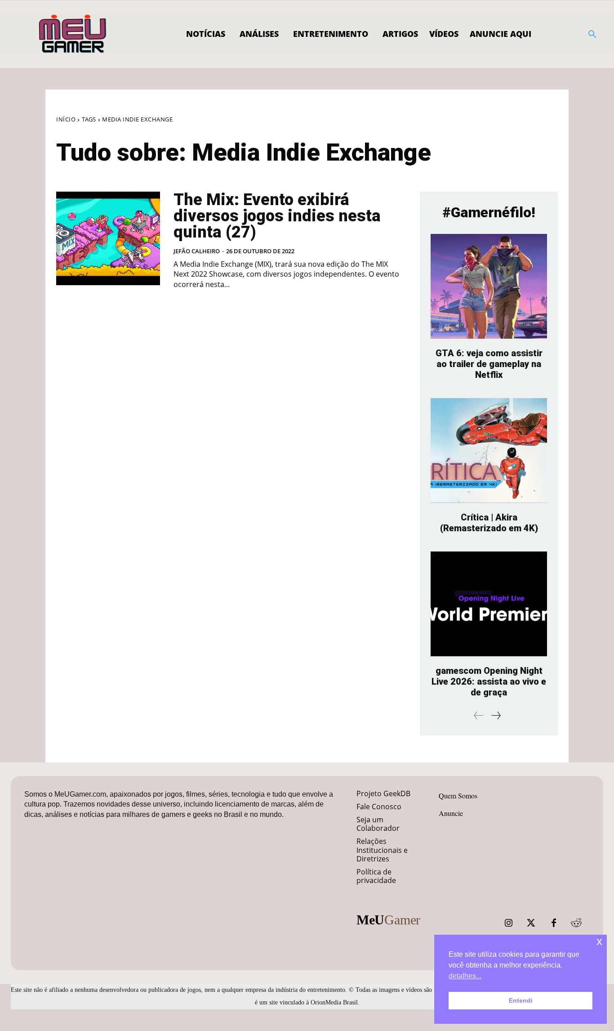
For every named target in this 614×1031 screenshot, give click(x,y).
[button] (592, 34)
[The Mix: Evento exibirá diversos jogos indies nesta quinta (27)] (108, 238)
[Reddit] (576, 923)
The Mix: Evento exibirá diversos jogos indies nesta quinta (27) (277, 216)
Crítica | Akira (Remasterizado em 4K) (489, 522)
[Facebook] (554, 923)
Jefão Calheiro (197, 251)
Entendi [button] (521, 1000)
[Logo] (73, 34)
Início (66, 119)
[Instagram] (509, 923)
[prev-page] (478, 715)
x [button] (599, 941)
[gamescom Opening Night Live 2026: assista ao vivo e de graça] (489, 603)
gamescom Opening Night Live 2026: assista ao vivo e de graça (489, 681)
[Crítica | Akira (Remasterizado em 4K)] (489, 450)
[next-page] (496, 715)
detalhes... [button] (465, 976)
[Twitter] (531, 923)
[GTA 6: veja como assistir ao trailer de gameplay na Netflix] (489, 286)
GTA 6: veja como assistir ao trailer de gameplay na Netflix (489, 364)
